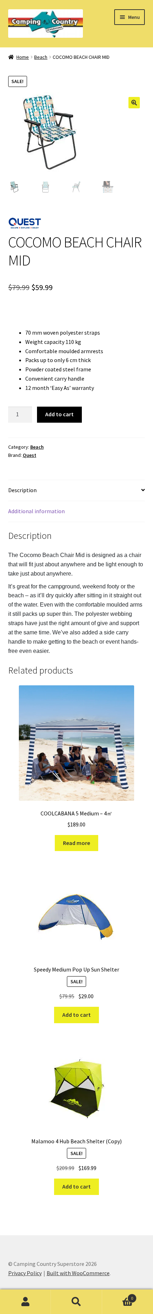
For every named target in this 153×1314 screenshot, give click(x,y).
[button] (134, 102)
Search (76, 1302)
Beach (40, 57)
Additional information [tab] (36, 511)
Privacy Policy (25, 1273)
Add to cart (59, 414)
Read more (76, 842)
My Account (25, 1302)
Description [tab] (22, 490)
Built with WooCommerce (78, 1273)
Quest (29, 455)
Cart (117, 1295)
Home (22, 57)
